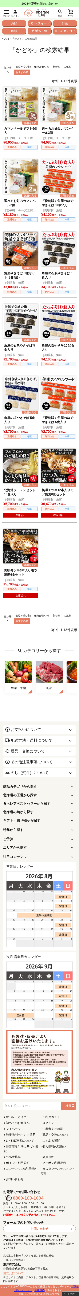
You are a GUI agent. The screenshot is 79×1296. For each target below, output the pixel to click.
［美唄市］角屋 (51, 210)
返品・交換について (55, 1134)
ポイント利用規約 (17, 1162)
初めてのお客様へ (17, 1123)
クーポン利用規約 (54, 1162)
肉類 (14, 31)
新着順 (56, 66)
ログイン (48, 1123)
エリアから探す (15, 847)
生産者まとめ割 (52, 1128)
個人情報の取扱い (54, 1146)
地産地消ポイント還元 (20, 1134)
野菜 (65, 23)
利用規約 (40, 1290)
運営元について (13, 1273)
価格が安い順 (23, 66)
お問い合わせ (15, 1179)
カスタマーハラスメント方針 (58, 1171)
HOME (5, 38)
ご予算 (8, 839)
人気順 (67, 66)
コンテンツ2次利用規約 (21, 1168)
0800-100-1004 (28, 1198)
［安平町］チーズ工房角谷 (19, 138)
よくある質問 (51, 1140)
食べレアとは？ (16, 1117)
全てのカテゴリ (65, 31)
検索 (68, 1105)
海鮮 (14, 23)
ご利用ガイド (51, 1117)
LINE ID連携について (20, 1140)
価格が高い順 (41, 66)
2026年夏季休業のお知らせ (39, 3)
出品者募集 (13, 1157)
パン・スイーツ (39, 23)
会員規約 (48, 1157)
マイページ (13, 1128)
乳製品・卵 (39, 31)
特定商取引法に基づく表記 (21, 1149)
